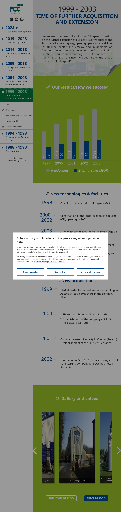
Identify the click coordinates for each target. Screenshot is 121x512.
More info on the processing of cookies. (49, 261)
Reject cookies (30, 272)
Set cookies (61, 272)
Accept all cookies (90, 272)
